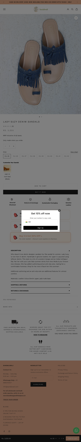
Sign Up (40, 228)
